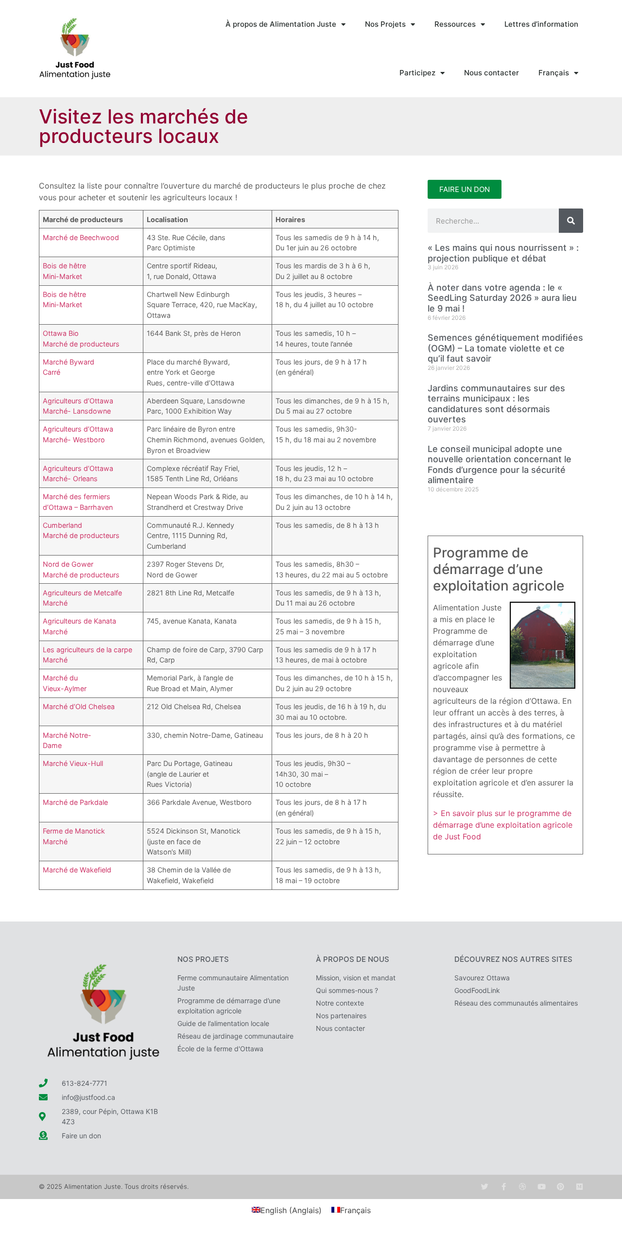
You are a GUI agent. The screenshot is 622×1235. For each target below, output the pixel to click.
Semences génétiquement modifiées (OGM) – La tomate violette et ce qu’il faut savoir (505, 348)
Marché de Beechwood (81, 237)
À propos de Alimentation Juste (280, 24)
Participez (417, 72)
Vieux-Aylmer (64, 688)
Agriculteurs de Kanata (79, 621)
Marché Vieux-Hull (73, 763)
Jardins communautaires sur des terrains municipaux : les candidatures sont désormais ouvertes (496, 404)
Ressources (455, 24)
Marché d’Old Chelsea (79, 706)
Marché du (60, 678)
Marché (55, 603)
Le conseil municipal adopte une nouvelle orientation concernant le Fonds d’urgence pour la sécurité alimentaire (499, 465)
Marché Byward (68, 362)
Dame (52, 745)
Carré (51, 372)
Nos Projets (385, 24)
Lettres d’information (541, 24)
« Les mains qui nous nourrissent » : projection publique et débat (503, 253)
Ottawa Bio (61, 333)
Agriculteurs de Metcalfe (82, 593)
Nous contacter (491, 72)
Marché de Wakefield (77, 870)
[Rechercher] (571, 221)
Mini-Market (62, 276)
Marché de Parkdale (75, 802)
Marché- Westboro (74, 439)
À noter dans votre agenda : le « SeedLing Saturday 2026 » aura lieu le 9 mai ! (502, 297)
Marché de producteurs (81, 344)
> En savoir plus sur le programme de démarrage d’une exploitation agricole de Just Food (502, 824)
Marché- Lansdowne (77, 411)
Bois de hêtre (64, 265)
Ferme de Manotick (74, 831)
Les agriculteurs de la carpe (87, 649)
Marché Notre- (67, 735)
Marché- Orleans (70, 478)
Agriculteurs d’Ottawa (78, 401)
